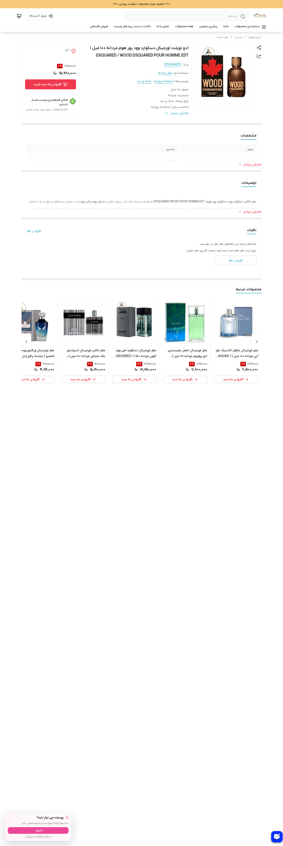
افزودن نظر (34, 231)
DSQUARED (172, 65)
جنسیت (238, 37)
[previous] (257, 341)
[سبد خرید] (19, 15)
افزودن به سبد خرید (48, 84)
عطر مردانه (222, 37)
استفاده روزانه (164, 81)
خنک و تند (144, 81)
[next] (26, 341)
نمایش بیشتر (252, 164)
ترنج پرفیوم (255, 37)
